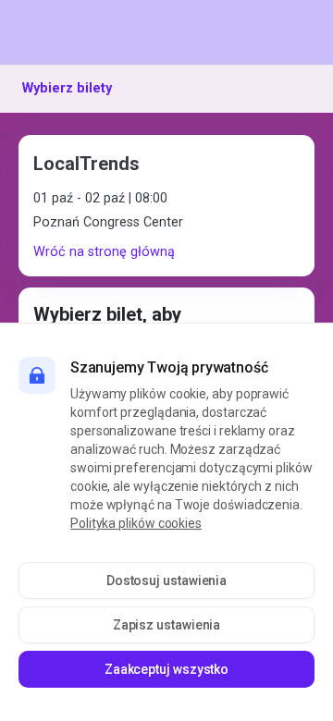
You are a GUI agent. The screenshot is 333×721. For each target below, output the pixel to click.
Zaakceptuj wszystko (166, 669)
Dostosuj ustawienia (166, 580)
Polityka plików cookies (136, 523)
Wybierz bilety (67, 88)
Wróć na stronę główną (104, 252)
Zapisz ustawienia (167, 624)
